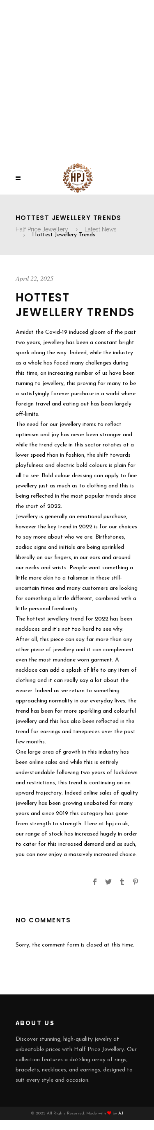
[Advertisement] (77, 81)
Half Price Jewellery (42, 229)
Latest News (101, 229)
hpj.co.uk (117, 824)
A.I (120, 1113)
